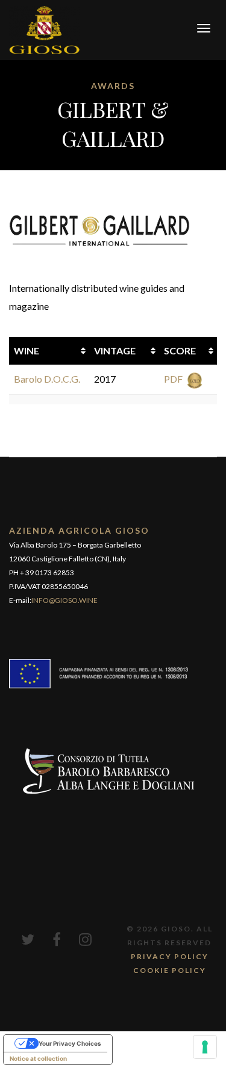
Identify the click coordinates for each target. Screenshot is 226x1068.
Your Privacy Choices (70, 1043)
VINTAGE (115, 350)
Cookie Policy (169, 970)
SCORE (180, 350)
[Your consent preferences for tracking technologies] (204, 1047)
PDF (173, 378)
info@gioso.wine (64, 600)
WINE (26, 350)
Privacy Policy (170, 956)
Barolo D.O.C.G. (47, 378)
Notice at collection (38, 1058)
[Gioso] (44, 28)
